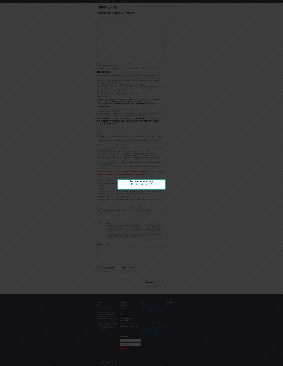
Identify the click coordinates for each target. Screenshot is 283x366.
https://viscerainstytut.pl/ (141, 184)
